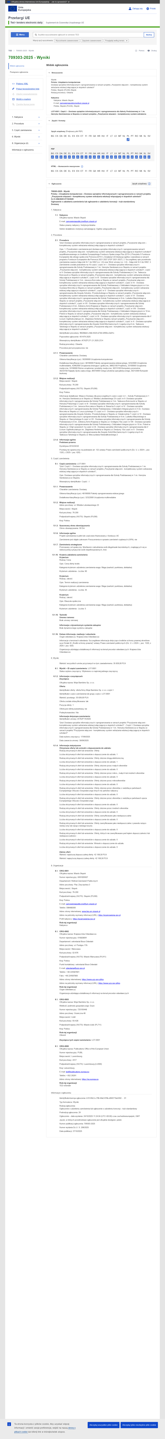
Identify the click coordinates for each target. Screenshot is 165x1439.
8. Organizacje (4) (20, 143)
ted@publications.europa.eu (77, 1072)
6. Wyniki (16, 137)
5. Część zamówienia (22, 130)
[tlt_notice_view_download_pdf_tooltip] (52, 157)
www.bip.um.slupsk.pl (91, 911)
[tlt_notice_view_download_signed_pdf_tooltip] (128, 139)
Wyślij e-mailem (23, 99)
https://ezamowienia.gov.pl (109, 915)
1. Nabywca (17, 117)
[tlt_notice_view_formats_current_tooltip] (149, 183)
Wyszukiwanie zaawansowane (67, 41)
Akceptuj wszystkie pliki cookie (103, 1425)
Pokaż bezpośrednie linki (27, 89)
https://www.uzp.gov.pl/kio (93, 979)
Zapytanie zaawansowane (91, 41)
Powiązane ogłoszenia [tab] (19, 72)
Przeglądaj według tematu (115, 41)
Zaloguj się (137, 8)
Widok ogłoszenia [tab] (17, 66)
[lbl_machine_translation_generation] (82, 166)
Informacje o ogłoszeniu (23, 150)
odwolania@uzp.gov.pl (75, 968)
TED (10, 51)
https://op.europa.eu (90, 1079)
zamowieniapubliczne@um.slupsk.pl (74, 103)
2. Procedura (18, 124)
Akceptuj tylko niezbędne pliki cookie (139, 1425)
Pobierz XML (22, 84)
